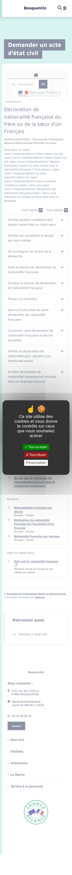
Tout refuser (37, 455)
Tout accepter (37, 447)
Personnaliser (36, 463)
